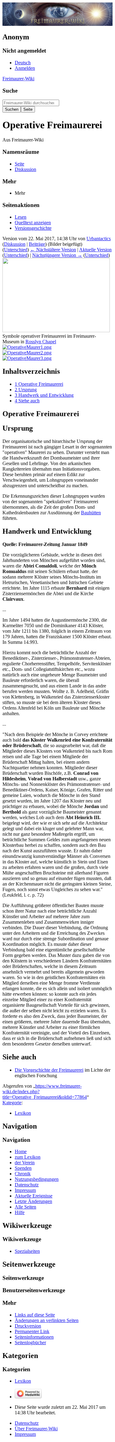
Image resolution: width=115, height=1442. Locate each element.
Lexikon (23, 1113)
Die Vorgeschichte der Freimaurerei (49, 1070)
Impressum (25, 1434)
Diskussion (14, 244)
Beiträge (37, 244)
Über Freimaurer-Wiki (36, 1428)
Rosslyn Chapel (40, 341)
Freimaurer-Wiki (18, 78)
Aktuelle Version (95, 249)
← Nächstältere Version (53, 249)
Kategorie (11, 1102)
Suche (9, 90)
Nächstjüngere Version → (57, 255)
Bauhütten (91, 512)
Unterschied (15, 249)
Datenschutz (27, 1423)
